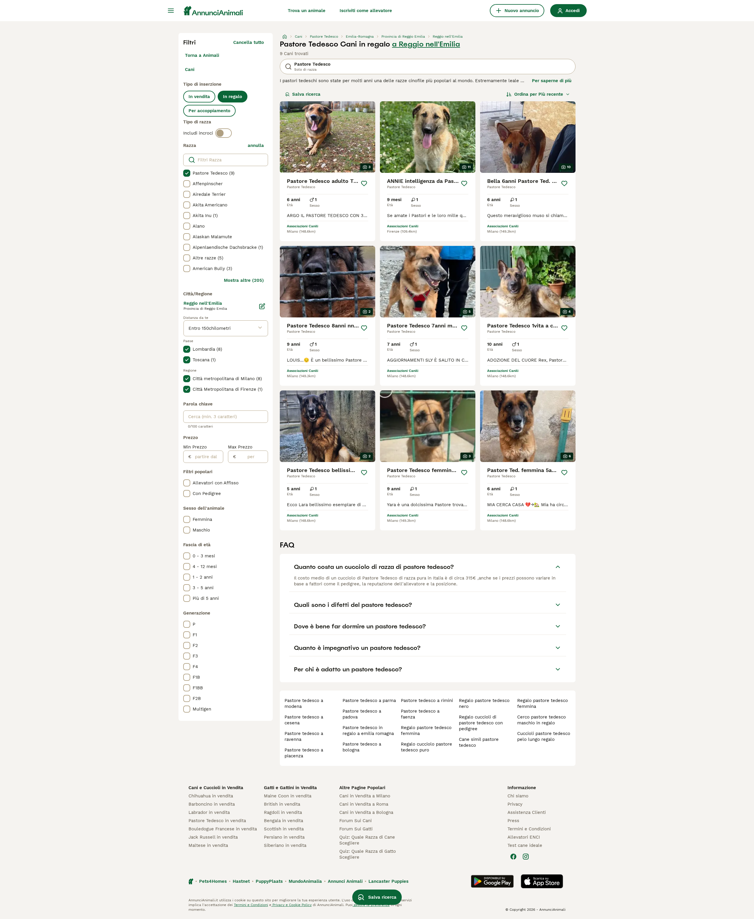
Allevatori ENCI (523, 837)
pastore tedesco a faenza (420, 714)
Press (513, 820)
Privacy (514, 804)
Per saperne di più (551, 80)
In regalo (232, 96)
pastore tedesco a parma (369, 700)
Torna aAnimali (202, 55)
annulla (256, 145)
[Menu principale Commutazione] (171, 10)
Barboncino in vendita (211, 804)
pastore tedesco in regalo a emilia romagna (368, 730)
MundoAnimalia (305, 881)
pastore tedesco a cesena (304, 720)
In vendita (199, 96)
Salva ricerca (306, 94)
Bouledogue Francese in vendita (222, 829)
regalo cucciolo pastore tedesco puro (426, 747)
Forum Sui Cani (355, 820)
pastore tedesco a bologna (362, 747)
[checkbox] (187, 173)
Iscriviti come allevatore (366, 10)
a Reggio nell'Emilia (426, 44)
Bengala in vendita (283, 820)
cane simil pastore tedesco (479, 742)
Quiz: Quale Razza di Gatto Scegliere (367, 854)
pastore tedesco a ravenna (304, 736)
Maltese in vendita (208, 845)
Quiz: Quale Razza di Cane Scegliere (367, 840)
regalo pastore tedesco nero (484, 703)
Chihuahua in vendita (210, 796)
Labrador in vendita (209, 812)
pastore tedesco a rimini (427, 700)
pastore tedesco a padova (362, 714)
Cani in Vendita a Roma (363, 804)
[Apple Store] (542, 881)
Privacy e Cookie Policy (291, 905)
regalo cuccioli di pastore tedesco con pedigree (481, 722)
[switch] (223, 133)
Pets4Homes (213, 881)
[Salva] (364, 183)
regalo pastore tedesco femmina (426, 730)
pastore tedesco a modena (304, 703)
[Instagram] (526, 856)
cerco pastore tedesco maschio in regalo (541, 720)
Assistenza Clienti (526, 812)
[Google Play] (492, 881)
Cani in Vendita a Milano (364, 796)
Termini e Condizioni (529, 829)
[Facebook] (513, 856)
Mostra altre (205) (244, 280)
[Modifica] (262, 306)
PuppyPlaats (269, 881)
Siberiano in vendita (285, 845)
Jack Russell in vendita (213, 837)
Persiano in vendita (284, 837)
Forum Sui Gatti (356, 829)
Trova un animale (306, 10)
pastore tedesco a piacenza (304, 753)
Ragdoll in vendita (283, 812)
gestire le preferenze (371, 905)
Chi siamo (517, 796)
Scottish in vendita (284, 829)
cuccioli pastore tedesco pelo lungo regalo (543, 736)
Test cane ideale (524, 845)
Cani (189, 69)
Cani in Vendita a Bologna (366, 812)
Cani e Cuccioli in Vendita (215, 787)
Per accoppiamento (209, 110)
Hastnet (241, 881)
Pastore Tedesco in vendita (217, 820)
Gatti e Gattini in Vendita (290, 787)
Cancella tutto (248, 42)
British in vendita (282, 804)
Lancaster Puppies (388, 881)
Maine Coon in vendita (287, 796)
